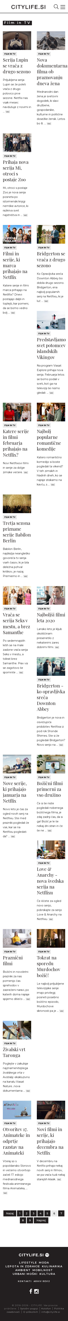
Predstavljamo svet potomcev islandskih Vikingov (51, 348)
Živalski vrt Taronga (14, 1052)
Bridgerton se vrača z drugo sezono (51, 259)
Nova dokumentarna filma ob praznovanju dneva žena (52, 71)
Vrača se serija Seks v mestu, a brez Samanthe (16, 623)
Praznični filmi (13, 960)
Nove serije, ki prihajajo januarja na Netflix (15, 792)
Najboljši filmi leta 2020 (51, 617)
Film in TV (9, 54)
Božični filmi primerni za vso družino (50, 789)
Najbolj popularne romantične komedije (49, 440)
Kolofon (46, 1308)
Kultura (47, 1274)
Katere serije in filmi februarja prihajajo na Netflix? (16, 443)
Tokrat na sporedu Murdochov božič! (48, 966)
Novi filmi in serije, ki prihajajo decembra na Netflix (50, 1141)
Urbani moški (25, 1274)
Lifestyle (28, 1262)
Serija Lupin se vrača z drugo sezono (17, 65)
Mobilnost (42, 1270)
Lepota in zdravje (22, 1266)
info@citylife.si (50, 1311)
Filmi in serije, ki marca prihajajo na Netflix (15, 265)
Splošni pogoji (29, 1308)
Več (7, 111)
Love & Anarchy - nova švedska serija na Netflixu (50, 880)
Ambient (23, 1270)
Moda (44, 1262)
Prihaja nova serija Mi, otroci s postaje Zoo (16, 171)
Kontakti (25, 1281)
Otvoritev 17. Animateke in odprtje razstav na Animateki (16, 1141)
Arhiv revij (42, 1281)
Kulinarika (52, 1266)
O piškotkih (30, 1311)
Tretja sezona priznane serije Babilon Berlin (17, 532)
